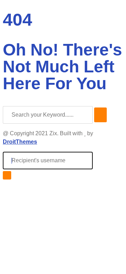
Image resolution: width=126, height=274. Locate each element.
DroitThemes (20, 142)
